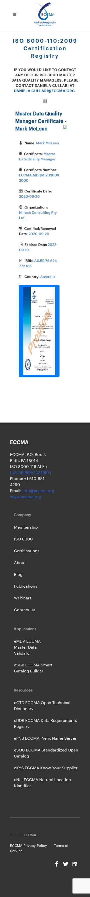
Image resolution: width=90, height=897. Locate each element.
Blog (18, 575)
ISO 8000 (23, 539)
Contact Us (24, 610)
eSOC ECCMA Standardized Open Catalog (46, 753)
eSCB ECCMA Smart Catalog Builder (33, 668)
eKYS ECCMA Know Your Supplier (46, 768)
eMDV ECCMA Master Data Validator (27, 647)
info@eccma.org (38, 491)
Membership (26, 527)
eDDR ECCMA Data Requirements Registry (45, 724)
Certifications (27, 551)
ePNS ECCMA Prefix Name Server (45, 738)
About (20, 563)
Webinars (23, 598)
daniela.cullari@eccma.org (44, 91)
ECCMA (30, 835)
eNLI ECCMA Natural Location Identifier (42, 783)
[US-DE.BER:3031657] (30, 473)
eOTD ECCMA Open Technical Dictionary (42, 706)
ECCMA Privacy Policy (28, 846)
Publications (25, 586)
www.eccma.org (25, 497)
